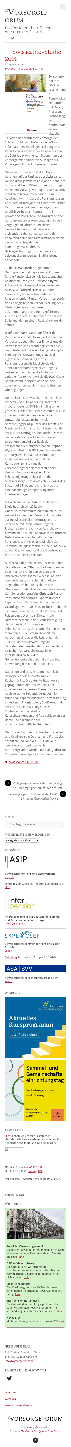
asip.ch (9, 877)
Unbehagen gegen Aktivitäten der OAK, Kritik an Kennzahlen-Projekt (35, 796)
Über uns (10, 1392)
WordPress (25, 1431)
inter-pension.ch (15, 923)
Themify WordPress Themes (47, 1431)
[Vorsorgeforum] (27, 20)
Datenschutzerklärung (18, 1405)
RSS (12, 38)
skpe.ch (9, 950)
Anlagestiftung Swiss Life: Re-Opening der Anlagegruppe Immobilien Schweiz (34, 785)
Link (7, 887)
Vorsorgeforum (34, 1427)
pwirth (11, 69)
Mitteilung (11, 957)
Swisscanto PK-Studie (24, 762)
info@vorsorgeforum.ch (19, 1361)
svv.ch (8, 981)
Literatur (26, 69)
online (33, 1167)
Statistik (38, 69)
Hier (7, 1136)
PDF (41, 1167)
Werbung (10, 1399)
